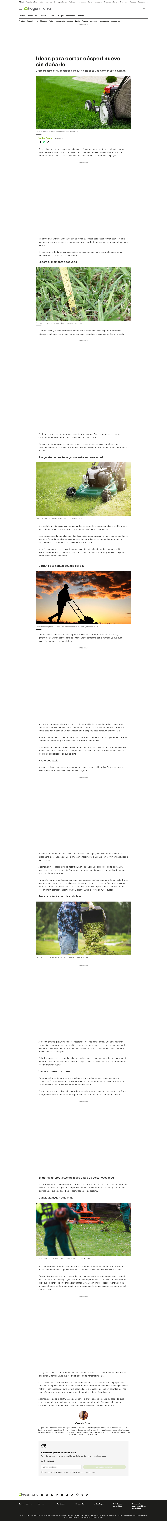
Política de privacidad (117, 1505)
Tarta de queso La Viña (77, 2)
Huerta (77, 21)
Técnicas (43, 21)
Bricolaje (43, 16)
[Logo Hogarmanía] (28, 1495)
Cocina (22, 16)
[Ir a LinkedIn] (57, 1494)
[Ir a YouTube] (62, 1494)
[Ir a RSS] (87, 1494)
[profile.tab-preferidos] (40, 142)
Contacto (61, 1504)
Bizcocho (141, 2)
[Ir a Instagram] (52, 1494)
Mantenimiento (32, 21)
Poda (51, 21)
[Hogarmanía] (40, 8)
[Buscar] (144, 8)
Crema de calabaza (111, 2)
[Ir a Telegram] (82, 1494)
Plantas (22, 21)
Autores (41, 1504)
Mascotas (70, 16)
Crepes (133, 2)
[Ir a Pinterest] (72, 1494)
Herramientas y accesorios (109, 21)
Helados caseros (45, 2)
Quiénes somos (25, 1504)
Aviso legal (98, 1504)
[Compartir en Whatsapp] (44, 142)
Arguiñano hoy (31, 2)
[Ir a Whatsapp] (77, 1494)
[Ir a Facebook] (42, 1494)
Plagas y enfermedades (64, 21)
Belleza (81, 16)
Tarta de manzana (95, 2)
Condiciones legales (60, 1472)
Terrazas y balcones (89, 21)
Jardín (53, 16)
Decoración (32, 16)
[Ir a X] (47, 1494)
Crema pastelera (60, 2)
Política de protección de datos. (84, 1472)
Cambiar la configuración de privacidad (139, 1506)
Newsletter (80, 1504)
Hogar (61, 16)
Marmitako (124, 2)
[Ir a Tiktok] (67, 1494)
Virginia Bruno (45, 138)
